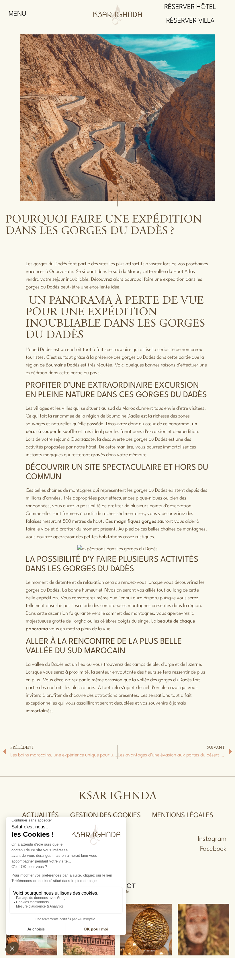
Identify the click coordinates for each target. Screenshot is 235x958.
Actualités (40, 815)
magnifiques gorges (135, 521)
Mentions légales (182, 815)
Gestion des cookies (105, 815)
